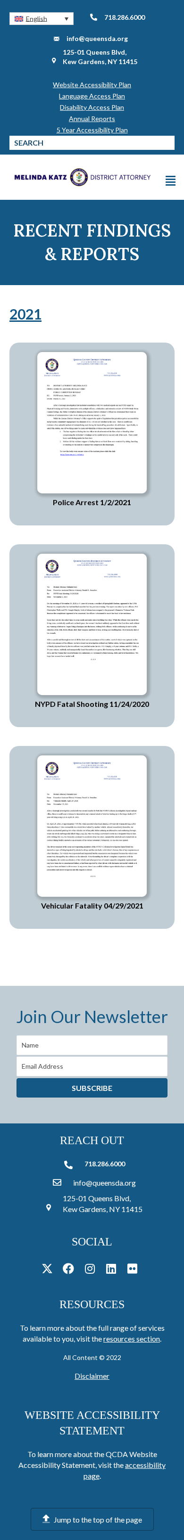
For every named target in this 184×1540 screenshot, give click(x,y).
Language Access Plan (92, 96)
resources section (131, 1338)
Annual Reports (92, 119)
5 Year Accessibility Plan (92, 130)
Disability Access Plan (92, 107)
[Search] (167, 143)
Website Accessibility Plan (92, 85)
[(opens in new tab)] (92, 422)
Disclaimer (92, 1375)
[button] (41, 18)
